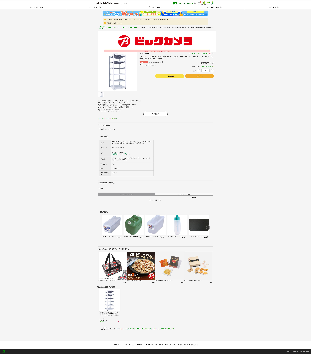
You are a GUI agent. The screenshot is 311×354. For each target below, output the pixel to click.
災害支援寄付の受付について (114, 23)
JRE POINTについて (140, 344)
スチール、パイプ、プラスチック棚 (164, 328)
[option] (117, 71)
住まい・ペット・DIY (114, 27)
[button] (208, 227)
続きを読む (155, 114)
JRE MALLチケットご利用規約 (171, 344)
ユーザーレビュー (127, 194)
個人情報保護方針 (193, 344)
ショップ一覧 (123, 344)
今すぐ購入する (199, 76)
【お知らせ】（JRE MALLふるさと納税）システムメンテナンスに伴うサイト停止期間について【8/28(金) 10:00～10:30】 (138, 19)
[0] (199, 3)
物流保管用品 (148, 328)
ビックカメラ (120, 328)
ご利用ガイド (116, 344)
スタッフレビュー (184, 194)
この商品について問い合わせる (199, 53)
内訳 (213, 66)
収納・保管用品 (134, 27)
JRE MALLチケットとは (151, 344)
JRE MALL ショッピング (102, 27)
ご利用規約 (160, 344)
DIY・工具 (125, 27)
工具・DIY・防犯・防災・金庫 (134, 328)
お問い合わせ (131, 344)
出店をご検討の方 (184, 344)
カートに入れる (170, 76)
